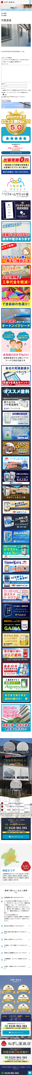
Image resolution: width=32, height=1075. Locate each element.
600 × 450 (21, 51)
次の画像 (3, 15)
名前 (3, 84)
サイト (3, 88)
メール (4, 86)
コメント (4, 64)
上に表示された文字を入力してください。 (13, 96)
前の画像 (3, 13)
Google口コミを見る (16, 153)
